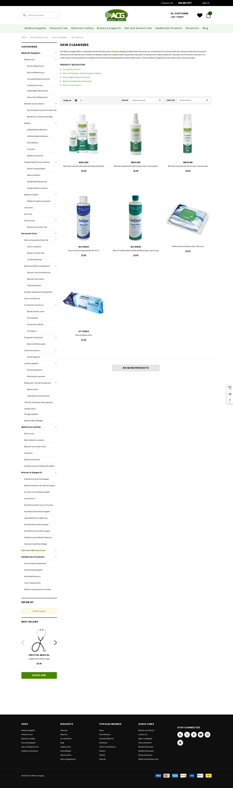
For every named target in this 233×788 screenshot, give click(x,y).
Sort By (170, 100)
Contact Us (167, 2)
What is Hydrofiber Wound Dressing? (77, 81)
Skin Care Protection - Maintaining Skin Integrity (82, 73)
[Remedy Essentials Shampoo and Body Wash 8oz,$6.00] (83, 134)
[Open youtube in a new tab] (201, 734)
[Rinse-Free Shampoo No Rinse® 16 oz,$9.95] (83, 218)
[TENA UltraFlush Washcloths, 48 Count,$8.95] (188, 218)
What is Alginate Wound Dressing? (76, 77)
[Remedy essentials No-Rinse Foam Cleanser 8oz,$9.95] (188, 134)
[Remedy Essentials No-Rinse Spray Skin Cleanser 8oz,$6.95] (136, 134)
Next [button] (55, 642)
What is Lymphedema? (72, 85)
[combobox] (40, 15)
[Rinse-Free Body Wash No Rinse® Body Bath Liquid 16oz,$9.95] (136, 218)
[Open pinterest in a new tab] (180, 743)
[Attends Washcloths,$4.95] (83, 303)
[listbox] (193, 100)
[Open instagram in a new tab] (207, 734)
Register (180, 17)
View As (67, 100)
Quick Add (39, 675)
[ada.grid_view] (76, 100)
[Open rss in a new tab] (180, 734)
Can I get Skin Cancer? (72, 69)
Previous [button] (23, 642)
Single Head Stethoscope (39, 659)
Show (125, 100)
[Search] (24, 15)
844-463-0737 (185, 2)
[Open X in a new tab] (187, 734)
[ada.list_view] (81, 100)
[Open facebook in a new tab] (194, 734)
